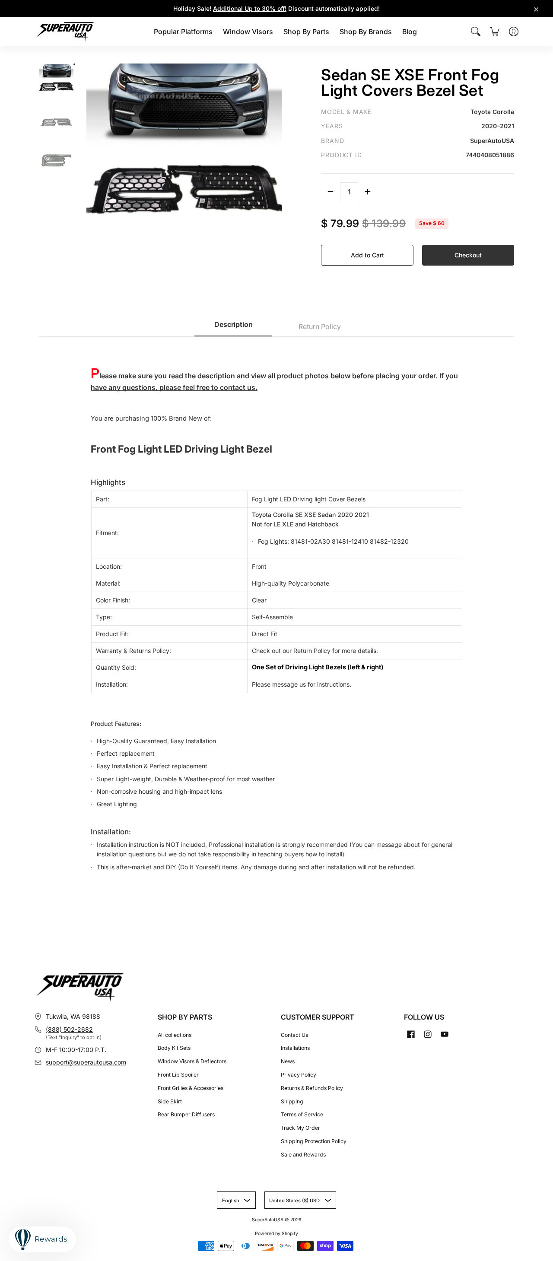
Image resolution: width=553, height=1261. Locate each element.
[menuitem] (183, 31)
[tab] (233, 327)
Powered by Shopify (276, 1233)
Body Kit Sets (174, 1048)
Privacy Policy (298, 1074)
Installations (295, 1048)
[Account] (513, 31)
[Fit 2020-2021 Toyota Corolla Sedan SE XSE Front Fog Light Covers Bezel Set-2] (74, 104)
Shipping (292, 1101)
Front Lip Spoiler (178, 1074)
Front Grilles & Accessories (190, 1088)
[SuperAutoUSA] (65, 31)
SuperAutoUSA (267, 1220)
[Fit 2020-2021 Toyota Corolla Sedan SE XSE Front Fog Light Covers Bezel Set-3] (74, 144)
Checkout (468, 255)
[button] (411, 1034)
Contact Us (294, 1035)
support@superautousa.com (86, 1062)
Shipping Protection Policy (313, 1141)
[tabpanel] (276, 608)
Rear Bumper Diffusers (186, 1114)
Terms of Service (302, 1114)
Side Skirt (170, 1101)
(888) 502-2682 (69, 1029)
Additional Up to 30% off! (249, 8)
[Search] (475, 31)
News (288, 1061)
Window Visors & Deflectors (192, 1061)
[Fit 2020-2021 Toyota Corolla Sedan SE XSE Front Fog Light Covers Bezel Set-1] (74, 64)
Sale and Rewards (303, 1154)
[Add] (367, 191)
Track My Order (300, 1128)
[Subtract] (330, 191)
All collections (174, 1035)
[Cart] (494, 31)
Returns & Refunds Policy (312, 1088)
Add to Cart (367, 255)
